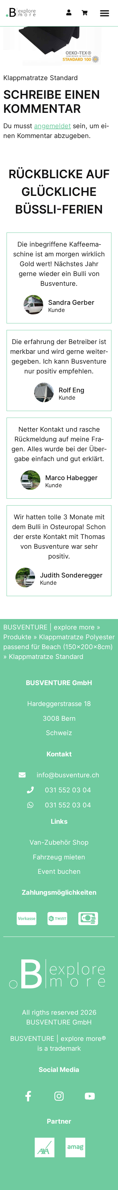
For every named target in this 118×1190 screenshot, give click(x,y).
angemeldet (52, 126)
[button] (104, 13)
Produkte (17, 637)
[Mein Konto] (69, 12)
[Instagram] (59, 1096)
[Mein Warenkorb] (85, 13)
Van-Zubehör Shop (59, 842)
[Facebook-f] (28, 1096)
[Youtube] (89, 1096)
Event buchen (59, 871)
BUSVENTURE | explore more (49, 627)
